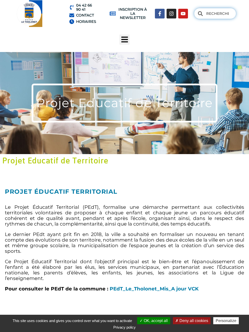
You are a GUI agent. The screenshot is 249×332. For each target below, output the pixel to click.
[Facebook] (160, 13)
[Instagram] (171, 13)
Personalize (226, 321)
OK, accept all (155, 321)
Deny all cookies (193, 321)
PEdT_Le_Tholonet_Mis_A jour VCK (153, 289)
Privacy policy (124, 327)
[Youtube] (183, 13)
